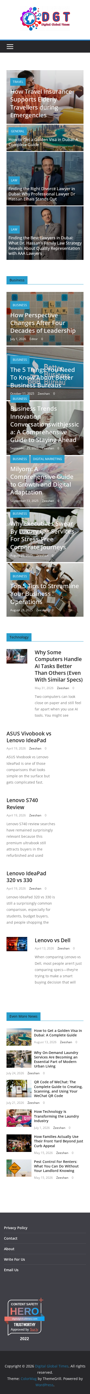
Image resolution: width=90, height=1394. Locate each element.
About (9, 1248)
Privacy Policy (16, 1227)
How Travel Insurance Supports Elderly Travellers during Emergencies (41, 103)
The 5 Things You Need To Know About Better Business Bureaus (42, 377)
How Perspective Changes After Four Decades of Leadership (43, 323)
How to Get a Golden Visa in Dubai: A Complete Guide (43, 142)
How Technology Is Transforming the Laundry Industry (56, 1116)
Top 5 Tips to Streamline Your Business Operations (44, 593)
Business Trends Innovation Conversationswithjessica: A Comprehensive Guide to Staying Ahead (44, 424)
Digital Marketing (47, 459)
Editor (34, 339)
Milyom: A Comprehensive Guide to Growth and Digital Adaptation (42, 480)
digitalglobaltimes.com (24, 1318)
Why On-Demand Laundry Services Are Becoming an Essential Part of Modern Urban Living (56, 1059)
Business (20, 305)
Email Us (11, 1269)
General (17, 131)
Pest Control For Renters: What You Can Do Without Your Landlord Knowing (56, 1166)
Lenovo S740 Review (22, 803)
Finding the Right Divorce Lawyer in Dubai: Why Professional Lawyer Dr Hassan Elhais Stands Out (41, 194)
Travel (18, 82)
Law (14, 180)
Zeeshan (44, 393)
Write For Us (14, 1259)
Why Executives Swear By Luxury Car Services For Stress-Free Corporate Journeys (42, 535)
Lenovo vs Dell (52, 940)
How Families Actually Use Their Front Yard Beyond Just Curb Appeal (58, 1141)
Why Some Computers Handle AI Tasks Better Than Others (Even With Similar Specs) (59, 666)
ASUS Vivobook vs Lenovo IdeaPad (28, 737)
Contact (11, 1238)
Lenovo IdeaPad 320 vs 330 (26, 877)
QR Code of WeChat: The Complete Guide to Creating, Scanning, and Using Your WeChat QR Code (58, 1089)
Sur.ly (34, 1329)
